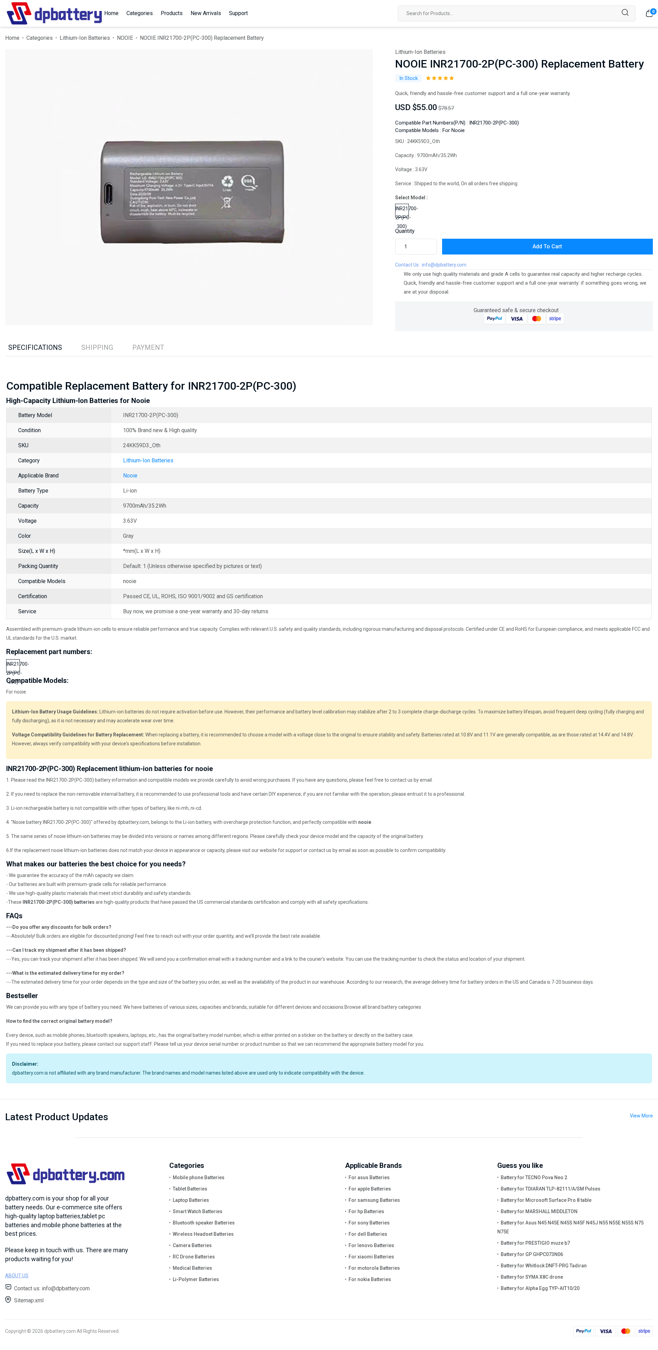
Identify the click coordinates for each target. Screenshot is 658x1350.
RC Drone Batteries (194, 1256)
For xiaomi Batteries (371, 1256)
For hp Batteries (366, 1211)
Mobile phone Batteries (198, 1177)
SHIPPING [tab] (97, 347)
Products (172, 13)
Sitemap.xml (29, 1300)
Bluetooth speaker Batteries (204, 1222)
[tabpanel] (189, 187)
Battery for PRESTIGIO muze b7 (535, 1243)
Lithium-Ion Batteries (85, 38)
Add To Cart (547, 246)
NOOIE (125, 38)
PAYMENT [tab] (148, 347)
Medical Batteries (192, 1268)
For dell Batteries (368, 1234)
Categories (139, 13)
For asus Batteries (369, 1177)
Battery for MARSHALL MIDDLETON (539, 1211)
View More (641, 1115)
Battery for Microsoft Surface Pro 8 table (546, 1200)
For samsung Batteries (374, 1200)
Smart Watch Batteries (197, 1211)
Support (238, 13)
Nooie (130, 475)
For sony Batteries (369, 1222)
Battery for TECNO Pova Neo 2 (534, 1177)
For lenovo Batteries (371, 1245)
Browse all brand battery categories (382, 1007)
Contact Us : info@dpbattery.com (430, 265)
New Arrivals (206, 13)
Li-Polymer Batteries (196, 1279)
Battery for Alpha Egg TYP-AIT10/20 (540, 1288)
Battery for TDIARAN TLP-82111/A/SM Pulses (550, 1189)
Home (111, 13)
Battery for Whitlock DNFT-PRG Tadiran (544, 1265)
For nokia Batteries (370, 1279)
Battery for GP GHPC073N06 (532, 1254)
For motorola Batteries (374, 1268)
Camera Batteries (192, 1245)
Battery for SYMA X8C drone (532, 1277)
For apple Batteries (370, 1189)
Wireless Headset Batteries (203, 1234)
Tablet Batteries (190, 1189)
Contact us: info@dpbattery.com (52, 1288)
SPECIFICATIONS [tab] (35, 347)
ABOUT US (16, 1275)
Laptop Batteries (191, 1200)
